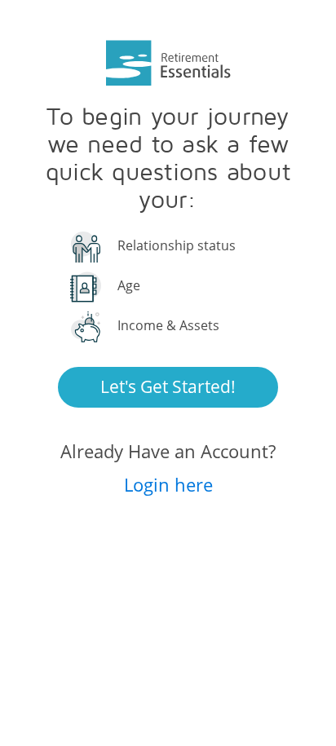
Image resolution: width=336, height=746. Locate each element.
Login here (168, 484)
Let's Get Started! (168, 386)
